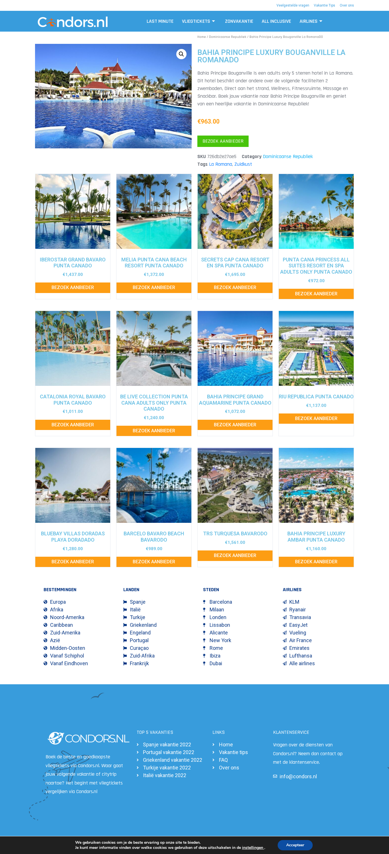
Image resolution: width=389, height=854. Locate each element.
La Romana (220, 164)
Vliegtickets (196, 21)
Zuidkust (243, 164)
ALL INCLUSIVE (276, 21)
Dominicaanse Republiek (227, 37)
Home (201, 37)
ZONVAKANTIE (239, 21)
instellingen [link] (253, 847)
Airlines (309, 21)
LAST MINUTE (160, 21)
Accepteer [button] (295, 845)
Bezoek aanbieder (222, 141)
